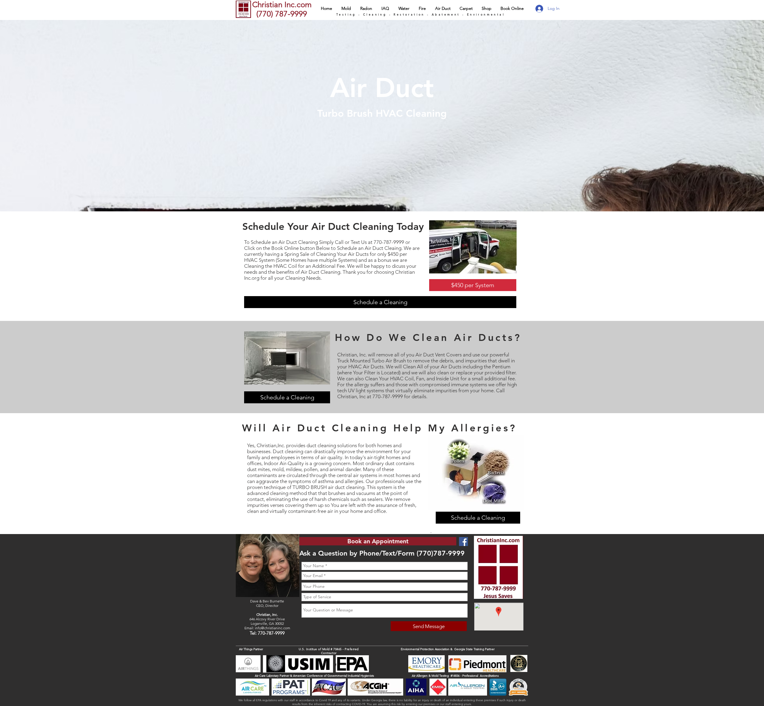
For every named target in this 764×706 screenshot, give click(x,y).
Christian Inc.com (282, 4)
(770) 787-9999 (280, 14)
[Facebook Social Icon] (463, 541)
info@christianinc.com (272, 628)
